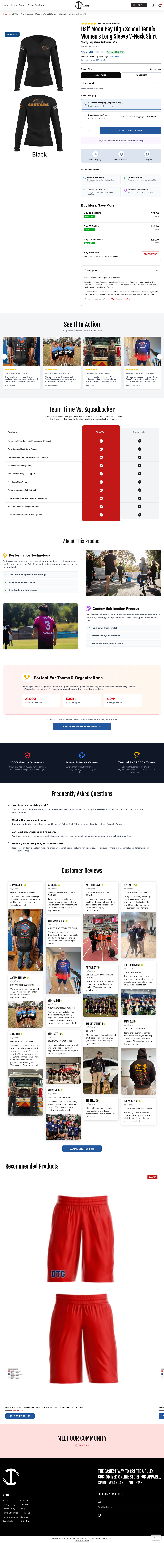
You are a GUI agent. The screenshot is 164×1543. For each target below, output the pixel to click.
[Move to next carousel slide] (156, 1168)
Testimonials (25, 1512)
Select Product (19, 1416)
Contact (24, 1500)
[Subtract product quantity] (84, 130)
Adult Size (100, 75)
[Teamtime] (82, 5)
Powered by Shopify (82, 1540)
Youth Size (141, 75)
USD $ (139, 5)
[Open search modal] (152, 5)
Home (5, 14)
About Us (24, 1504)
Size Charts (8, 1521)
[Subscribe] (158, 1505)
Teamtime (68, 1538)
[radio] (121, 104)
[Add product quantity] (95, 130)
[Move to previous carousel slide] (150, 1168)
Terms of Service (10, 1517)
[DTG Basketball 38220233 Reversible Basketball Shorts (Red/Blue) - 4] (82, 1289)
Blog (22, 1508)
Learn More (114, 56)
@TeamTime (82, 1445)
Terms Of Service (10, 1512)
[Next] (160, 357)
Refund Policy (9, 1508)
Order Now (25, 1521)
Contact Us (150, 254)
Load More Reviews (82, 1148)
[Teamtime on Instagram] (99, 1516)
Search (6, 1500)
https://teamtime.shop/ (121, 299)
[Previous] (4, 357)
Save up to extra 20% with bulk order (97, 60)
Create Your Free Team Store (80, 726)
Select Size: (86, 69)
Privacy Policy (9, 1504)
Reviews (24, 1517)
